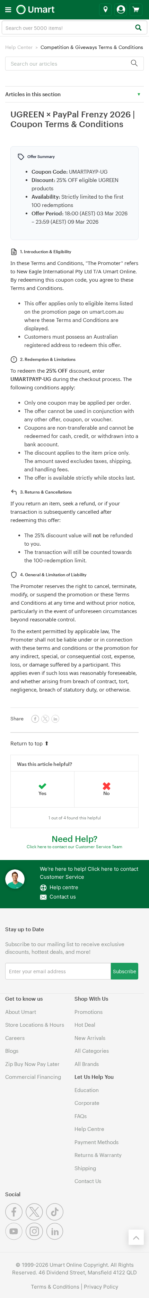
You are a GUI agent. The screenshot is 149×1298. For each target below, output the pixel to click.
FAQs (80, 1116)
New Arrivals (89, 1038)
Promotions (88, 1012)
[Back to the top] (136, 1237)
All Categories (91, 1051)
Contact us (63, 896)
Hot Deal (84, 1025)
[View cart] (136, 9)
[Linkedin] (55, 1238)
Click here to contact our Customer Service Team (74, 846)
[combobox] (74, 27)
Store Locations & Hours (34, 1025)
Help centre (64, 887)
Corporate (86, 1103)
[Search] (138, 28)
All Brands (86, 1064)
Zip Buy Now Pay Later (32, 1064)
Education (86, 1090)
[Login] (120, 9)
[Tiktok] (55, 1218)
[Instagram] (36, 1238)
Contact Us (87, 1181)
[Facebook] (15, 1218)
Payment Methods (96, 1142)
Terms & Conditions (55, 1286)
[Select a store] (105, 9)
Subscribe (124, 971)
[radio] (42, 789)
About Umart (20, 1012)
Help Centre (89, 1129)
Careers (15, 1038)
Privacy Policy (101, 1286)
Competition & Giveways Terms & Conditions (92, 47)
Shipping (85, 1168)
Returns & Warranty (98, 1155)
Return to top (26, 743)
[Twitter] (36, 1218)
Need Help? (74, 839)
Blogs (11, 1051)
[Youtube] (15, 1238)
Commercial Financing (33, 1077)
